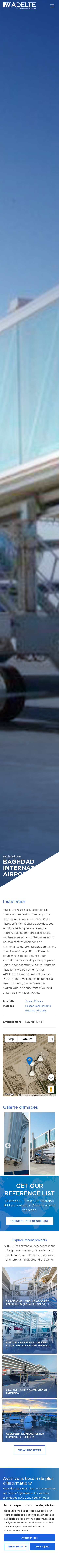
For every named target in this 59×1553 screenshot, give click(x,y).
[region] (29, 1526)
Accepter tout (29, 1537)
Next (49, 1144)
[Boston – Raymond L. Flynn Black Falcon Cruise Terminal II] (29, 1332)
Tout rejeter (42, 1546)
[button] (52, 5)
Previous (6, 1144)
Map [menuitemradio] (11, 1039)
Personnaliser (15, 1546)
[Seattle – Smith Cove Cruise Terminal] (29, 1376)
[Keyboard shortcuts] (20, 1095)
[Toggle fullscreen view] (51, 1039)
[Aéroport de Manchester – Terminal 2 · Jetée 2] (29, 1420)
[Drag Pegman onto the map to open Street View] (51, 1089)
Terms (52, 1095)
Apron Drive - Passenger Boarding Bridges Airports (38, 1006)
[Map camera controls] (51, 1077)
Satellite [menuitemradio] (26, 1039)
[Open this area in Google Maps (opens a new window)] (9, 1094)
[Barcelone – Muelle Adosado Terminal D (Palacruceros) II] (29, 1288)
